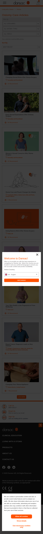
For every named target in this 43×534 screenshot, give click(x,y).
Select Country (9, 269)
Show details (21, 521)
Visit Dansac (21, 280)
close (37, 255)
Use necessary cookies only (21, 526)
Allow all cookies (21, 516)
